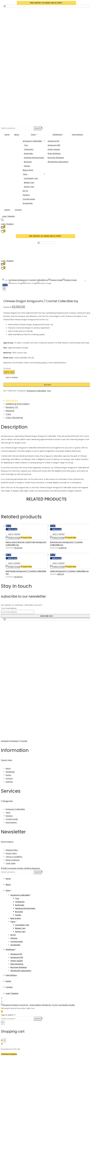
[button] (10, 377)
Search (38, 128)
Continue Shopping (9, 1054)
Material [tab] (10, 410)
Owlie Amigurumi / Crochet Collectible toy (69, 571)
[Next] (85, 280)
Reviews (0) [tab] (12, 407)
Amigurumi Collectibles (36, 391)
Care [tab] (8, 414)
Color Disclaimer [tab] (14, 417)
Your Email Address (9, 608)
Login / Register (8, 216)
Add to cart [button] (12, 529)
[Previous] (6, 280)
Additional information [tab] (17, 403)
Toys (49, 391)
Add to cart (9, 372)
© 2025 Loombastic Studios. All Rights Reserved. (20, 868)
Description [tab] (12, 400)
